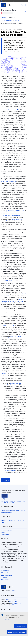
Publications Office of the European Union (13, 501)
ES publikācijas (5, 579)
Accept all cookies (20, 626)
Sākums (3, 17)
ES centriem (15, 605)
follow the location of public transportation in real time (13, 215)
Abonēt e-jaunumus (6, 512)
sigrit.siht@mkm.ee (10, 470)
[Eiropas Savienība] (10, 5)
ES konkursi (4, 573)
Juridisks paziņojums (6, 530)
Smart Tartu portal (7, 325)
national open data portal (7, 181)
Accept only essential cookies (16, 632)
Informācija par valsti (6, 20)
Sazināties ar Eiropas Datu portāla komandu (13, 510)
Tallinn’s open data (11, 212)
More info (6, 619)
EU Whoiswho (5, 577)
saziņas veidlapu (16, 603)
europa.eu (13, 590)
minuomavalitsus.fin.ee (7, 280)
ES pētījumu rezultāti (6, 575)
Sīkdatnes (3, 532)
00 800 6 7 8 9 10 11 (11, 599)
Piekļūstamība (5, 534)
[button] (25, 5)
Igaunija (16, 20)
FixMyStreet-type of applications (14, 210)
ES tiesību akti (5, 570)
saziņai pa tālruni (13, 601)
